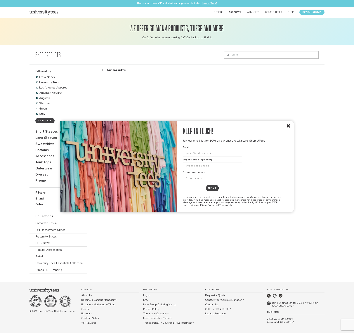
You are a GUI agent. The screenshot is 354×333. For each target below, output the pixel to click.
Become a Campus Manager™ (99, 300)
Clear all (45, 120)
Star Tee (44, 103)
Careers (86, 309)
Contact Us (211, 304)
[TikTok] (280, 297)
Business (86, 313)
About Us (86, 295)
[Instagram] (269, 297)
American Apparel (50, 93)
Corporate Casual (46, 223)
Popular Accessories (48, 250)
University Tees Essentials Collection (59, 263)
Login (146, 295)
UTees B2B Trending (48, 270)
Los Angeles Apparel (53, 88)
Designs (218, 12)
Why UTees (253, 12)
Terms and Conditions (156, 313)
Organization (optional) (197, 159)
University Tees (49, 82)
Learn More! (209, 3)
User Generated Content (157, 318)
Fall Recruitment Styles (50, 230)
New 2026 (42, 243)
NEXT (212, 188)
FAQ (145, 300)
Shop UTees (257, 141)
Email (186, 147)
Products (235, 12)
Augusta (44, 98)
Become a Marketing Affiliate (98, 304)
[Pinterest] (275, 297)
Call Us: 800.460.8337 (218, 309)
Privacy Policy (207, 205)
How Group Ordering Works (159, 304)
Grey (42, 114)
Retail (39, 256)
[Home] (44, 12)
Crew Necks (47, 77)
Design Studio (312, 12)
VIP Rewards (88, 323)
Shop (291, 12)
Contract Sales (90, 318)
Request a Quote (215, 295)
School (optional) (194, 172)
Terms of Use (226, 205)
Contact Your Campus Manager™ (224, 300)
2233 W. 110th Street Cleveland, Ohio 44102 (280, 320)
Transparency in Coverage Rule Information (168, 323)
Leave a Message (215, 313)
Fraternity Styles (46, 237)
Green (43, 109)
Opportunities (273, 12)
